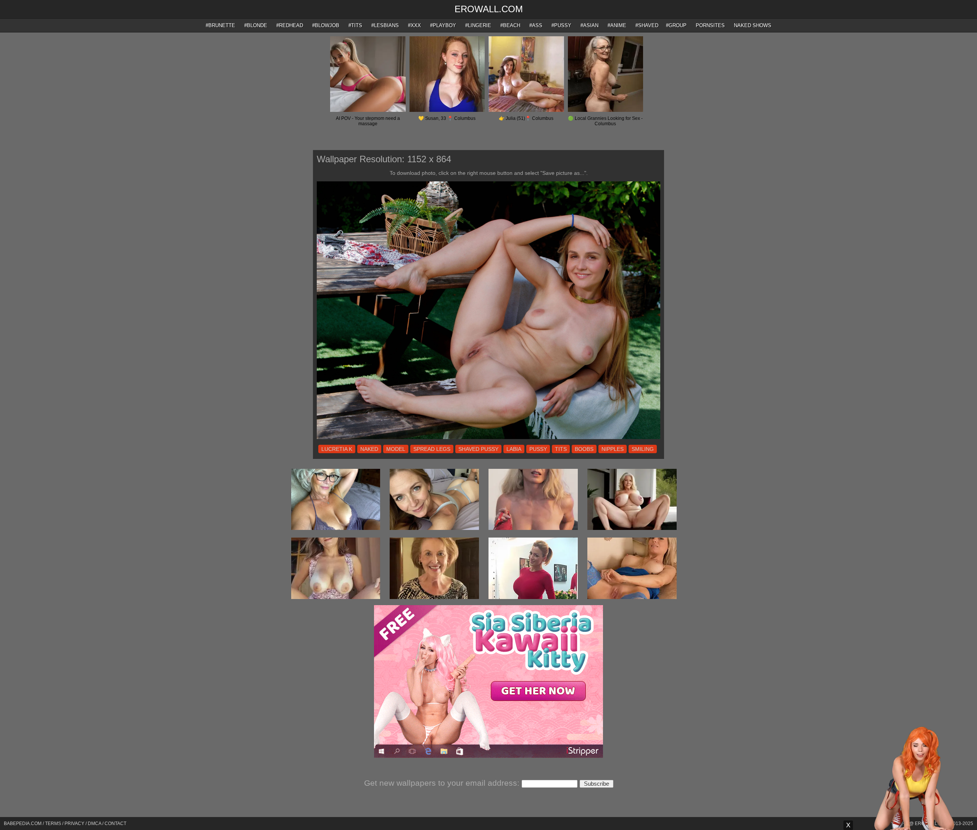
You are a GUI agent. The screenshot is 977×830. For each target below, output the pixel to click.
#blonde (255, 25)
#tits (355, 25)
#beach (510, 25)
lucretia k (336, 449)
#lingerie (478, 25)
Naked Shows (752, 25)
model (395, 449)
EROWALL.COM (489, 9)
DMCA (94, 823)
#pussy (561, 25)
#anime (617, 25)
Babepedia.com (23, 823)
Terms (53, 823)
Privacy (74, 823)
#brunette (220, 25)
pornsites (710, 25)
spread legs (431, 449)
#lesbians (385, 25)
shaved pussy (478, 449)
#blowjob (325, 25)
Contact (115, 823)
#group (676, 25)
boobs (584, 449)
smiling (643, 449)
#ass (535, 25)
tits (561, 449)
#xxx (414, 25)
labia (513, 449)
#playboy (443, 25)
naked (369, 449)
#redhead (289, 25)
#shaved (646, 25)
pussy (538, 449)
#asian (589, 25)
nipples (612, 449)
